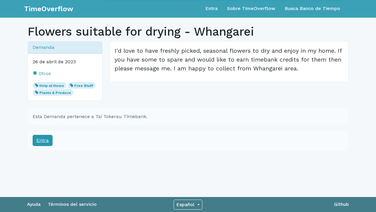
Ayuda (34, 204)
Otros (44, 73)
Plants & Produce (55, 93)
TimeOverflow (48, 9)
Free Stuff (83, 86)
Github (341, 204)
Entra (211, 8)
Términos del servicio (72, 204)
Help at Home (51, 86)
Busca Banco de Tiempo (312, 8)
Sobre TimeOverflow (251, 8)
